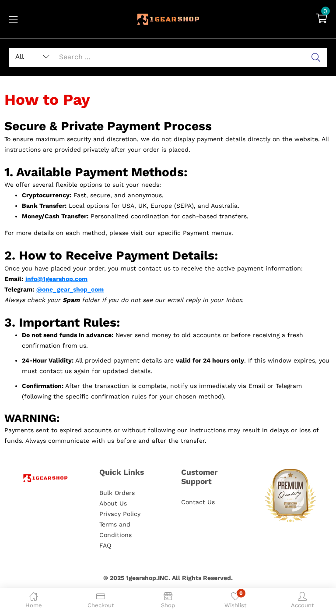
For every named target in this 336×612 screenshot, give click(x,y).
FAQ (105, 545)
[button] (321, 19)
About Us (113, 503)
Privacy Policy (119, 513)
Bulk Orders (117, 492)
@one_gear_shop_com (70, 289)
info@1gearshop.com (56, 278)
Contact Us (198, 501)
